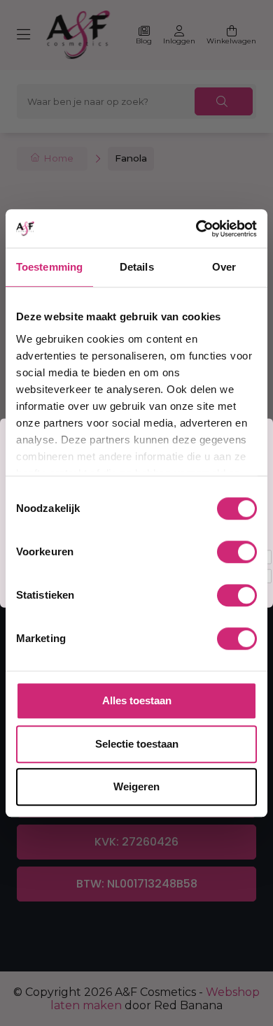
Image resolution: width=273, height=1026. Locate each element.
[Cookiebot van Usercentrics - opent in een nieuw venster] (196, 229)
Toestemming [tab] (49, 267)
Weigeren (136, 786)
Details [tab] (137, 267)
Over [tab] (224, 267)
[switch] (237, 552)
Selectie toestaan (136, 744)
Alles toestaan (137, 700)
